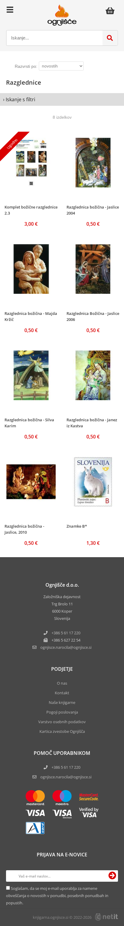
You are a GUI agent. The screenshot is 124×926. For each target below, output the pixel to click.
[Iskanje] (109, 38)
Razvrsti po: (26, 66)
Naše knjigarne (62, 702)
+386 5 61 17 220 (65, 633)
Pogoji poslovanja (62, 712)
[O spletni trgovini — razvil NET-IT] (106, 917)
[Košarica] (112, 10)
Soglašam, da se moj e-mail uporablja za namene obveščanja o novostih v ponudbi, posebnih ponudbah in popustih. (57, 896)
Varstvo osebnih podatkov (62, 721)
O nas (62, 683)
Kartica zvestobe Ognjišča (62, 731)
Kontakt (62, 692)
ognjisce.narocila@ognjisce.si (65, 777)
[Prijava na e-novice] (112, 876)
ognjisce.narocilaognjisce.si (65, 647)
